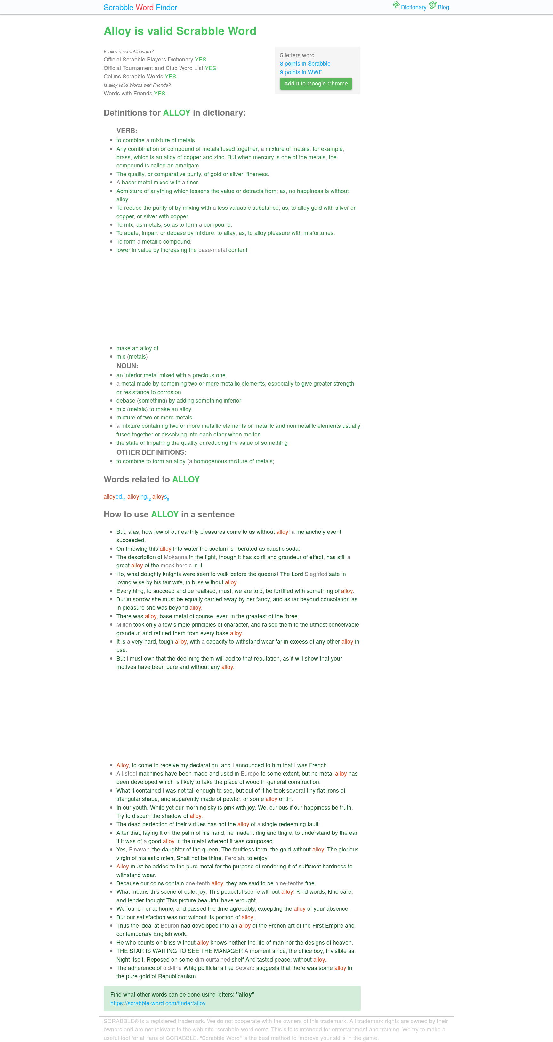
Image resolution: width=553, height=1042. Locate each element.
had (185, 925)
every (207, 633)
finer (192, 182)
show (311, 658)
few (158, 531)
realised (206, 591)
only (151, 624)
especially (280, 383)
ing (139, 496)
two (192, 383)
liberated (246, 548)
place (231, 781)
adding (185, 400)
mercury (263, 157)
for (316, 148)
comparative (170, 174)
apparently (185, 798)
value (228, 191)
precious (203, 375)
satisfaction (151, 917)
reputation (267, 658)
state (132, 442)
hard (150, 641)
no (292, 191)
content (237, 250)
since (279, 951)
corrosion (169, 392)
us (252, 531)
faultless (243, 849)
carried (213, 599)
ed (115, 496)
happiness (310, 191)
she (156, 599)
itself (137, 959)
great (123, 565)
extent (291, 773)
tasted (265, 959)
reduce (133, 207)
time (222, 908)
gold (216, 174)
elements (253, 383)
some (274, 773)
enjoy (260, 858)
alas (133, 531)
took (138, 624)
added (161, 866)
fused (228, 148)
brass (123, 157)
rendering (274, 866)
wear (267, 641)
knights (172, 574)
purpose (243, 866)
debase (176, 233)
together (247, 148)
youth (140, 807)
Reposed (158, 959)
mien (167, 858)
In (118, 807)
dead (134, 824)
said (254, 883)
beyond (309, 599)
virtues (197, 824)
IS (148, 951)
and (207, 157)
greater (323, 383)
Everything (130, 591)
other (220, 434)
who (130, 942)
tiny (311, 790)
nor (289, 942)
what (133, 574)
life (261, 942)
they (231, 883)
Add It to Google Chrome (316, 83)
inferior (133, 375)
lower (123, 250)
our (175, 531)
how (147, 531)
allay (230, 233)
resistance (136, 392)
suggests (267, 968)
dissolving (174, 434)
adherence (141, 968)
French (318, 765)
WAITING (165, 951)
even (222, 616)
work (180, 934)
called (158, 165)
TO (182, 951)
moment (260, 951)
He (120, 942)
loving (124, 582)
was (162, 607)
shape (150, 798)
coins (157, 883)
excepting (270, 908)
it (239, 557)
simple (181, 624)
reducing (217, 442)
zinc (219, 157)
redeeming (292, 824)
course (204, 616)
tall (191, 790)
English (162, 934)
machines (151, 773)
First (318, 925)
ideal (146, 925)
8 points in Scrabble (305, 63)
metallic (152, 241)
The (121, 174)
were (189, 574)
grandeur (289, 557)
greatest (256, 616)
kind (333, 891)
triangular (128, 798)
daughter (173, 849)
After (122, 832)
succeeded (130, 540)
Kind (302, 891)
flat (321, 790)
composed (259, 841)
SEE (193, 951)
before (238, 574)
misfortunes (318, 233)
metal (145, 182)
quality (136, 174)
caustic (276, 548)
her (250, 599)
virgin (123, 858)
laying (150, 832)
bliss (198, 582)
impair (149, 233)
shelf (238, 959)
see (228, 790)
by (178, 207)
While (157, 807)
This (214, 891)
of (174, 140)
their (181, 824)
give (306, 383)
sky (212, 807)
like (229, 968)
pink (229, 807)
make (123, 348)
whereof (218, 841)
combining (174, 383)
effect (316, 557)
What (123, 790)
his (157, 582)
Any (121, 148)
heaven (342, 942)
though (227, 557)
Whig (189, 968)
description (142, 557)
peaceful (232, 891)
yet (170, 807)
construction (303, 781)
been (158, 667)
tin (288, 798)
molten (252, 434)
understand (315, 832)
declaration (204, 765)
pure (172, 667)
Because (127, 883)
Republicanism (177, 976)
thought (155, 900)
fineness (257, 174)
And (250, 959)
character (236, 624)
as (283, 191)
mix (128, 224)
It (118, 641)
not (182, 790)
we (238, 591)
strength (343, 383)
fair (167, 582)
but (306, 773)
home (166, 908)
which (141, 157)
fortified (283, 591)
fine (310, 883)
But (232, 157)
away (230, 599)
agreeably (242, 908)
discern (141, 815)
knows (219, 942)
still (341, 557)
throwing (137, 548)
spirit (259, 557)
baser (129, 182)
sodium (218, 548)
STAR (137, 951)
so (167, 224)
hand (217, 832)
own (149, 658)
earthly (190, 531)
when (245, 157)
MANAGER (228, 951)
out (249, 790)
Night (123, 959)
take (207, 781)
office (305, 951)
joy (251, 807)
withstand (248, 641)
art (291, 925)
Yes (121, 849)
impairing (158, 442)
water (191, 548)
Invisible (336, 951)
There (124, 616)
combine (134, 140)
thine (215, 858)
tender (136, 900)
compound (180, 148)
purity (194, 174)
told (258, 591)
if (291, 807)
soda (292, 548)
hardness (334, 866)
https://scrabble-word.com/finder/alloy (158, 1003)
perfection (155, 824)
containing (155, 425)
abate (131, 233)
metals (186, 140)
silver (236, 174)
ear (353, 832)
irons (332, 790)
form (191, 224)
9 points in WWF (301, 72)
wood (253, 781)
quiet (190, 891)
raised (270, 624)
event (334, 531)
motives (126, 667)
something (152, 400)
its (211, 917)
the (303, 157)
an (159, 157)
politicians (210, 968)
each (205, 434)
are (248, 591)
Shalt (183, 858)
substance (265, 207)
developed (144, 781)
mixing (191, 207)
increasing (174, 250)
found (133, 908)
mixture (160, 140)
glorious (349, 849)
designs (315, 942)
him (276, 765)
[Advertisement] (238, 299)
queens (267, 574)
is (152, 157)
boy (318, 951)
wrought (245, 900)
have (144, 667)
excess (299, 641)
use (121, 650)
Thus (122, 925)
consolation (335, 599)
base (166, 616)
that (161, 658)
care (345, 891)
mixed (161, 182)
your (336, 658)
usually (351, 425)
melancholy (310, 531)
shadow (172, 815)
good (154, 841)
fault (313, 824)
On (120, 548)
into (193, 434)
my (184, 765)
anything (161, 191)
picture (187, 900)
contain (174, 883)
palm (188, 832)
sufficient (310, 866)
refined (162, 633)
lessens (200, 191)
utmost (318, 624)
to (118, 140)
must (225, 591)
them (285, 624)
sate (334, 574)
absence (337, 908)
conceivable (344, 624)
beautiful (209, 900)
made (144, 383)
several (295, 790)
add (230, 658)
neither (237, 942)
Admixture (129, 191)
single (269, 824)
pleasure (279, 233)
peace (282, 959)
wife (177, 582)
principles (204, 624)
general (276, 781)
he (269, 790)
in (134, 250)
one (286, 157)
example (332, 148)
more (212, 383)
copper (192, 157)
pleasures (212, 531)
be (191, 591)
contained (148, 790)
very (137, 641)
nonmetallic (301, 425)
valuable (240, 207)
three (291, 616)
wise (139, 582)
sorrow (141, 599)
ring (260, 832)
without (340, 191)
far (295, 599)
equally (194, 599)
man (278, 942)
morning (195, 807)
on (167, 832)
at (154, 908)
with (175, 182)
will (220, 658)
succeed (164, 591)
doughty (151, 574)
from (270, 191)
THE (122, 951)
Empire (334, 925)
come (234, 531)
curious (278, 807)
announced (250, 765)
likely (187, 781)
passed (197, 908)
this (153, 548)
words (317, 891)
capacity (217, 641)
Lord (297, 574)
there (298, 968)
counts (146, 942)
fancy (263, 599)
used (226, 773)
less (223, 207)
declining (188, 658)
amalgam (187, 165)
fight (210, 557)
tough (166, 641)
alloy (170, 157)
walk (223, 574)
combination (143, 148)
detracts (253, 191)
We (262, 807)
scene (168, 891)
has (247, 557)
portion (225, 917)
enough (205, 790)
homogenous (210, 461)
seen (203, 574)
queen (210, 849)
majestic (148, 858)
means (140, 891)
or (163, 148)
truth (345, 807)
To (119, 207)
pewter (231, 798)
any (320, 641)
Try (120, 815)
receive (169, 765)
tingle (285, 832)
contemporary (134, 934)
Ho (120, 574)
